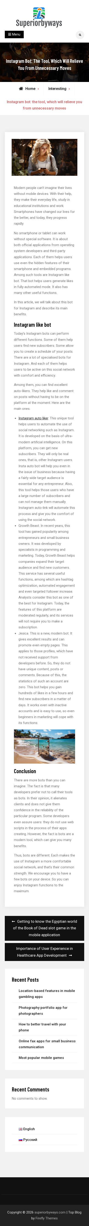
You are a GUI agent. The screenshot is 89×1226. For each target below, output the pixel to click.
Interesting (57, 89)
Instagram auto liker (33, 418)
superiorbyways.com (49, 1212)
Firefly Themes (47, 1218)
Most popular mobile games (41, 1058)
